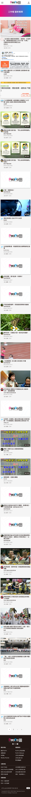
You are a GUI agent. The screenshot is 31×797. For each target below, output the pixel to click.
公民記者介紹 (18, 758)
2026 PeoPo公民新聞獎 (7, 769)
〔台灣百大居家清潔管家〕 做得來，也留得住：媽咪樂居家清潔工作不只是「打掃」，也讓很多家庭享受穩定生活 (17, 40)
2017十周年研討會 (20, 769)
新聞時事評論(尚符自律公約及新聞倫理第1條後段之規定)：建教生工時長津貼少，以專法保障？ (17, 537)
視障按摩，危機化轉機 (11, 477)
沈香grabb (6, 422)
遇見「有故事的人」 (21, 774)
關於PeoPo (4, 750)
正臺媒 (5, 74)
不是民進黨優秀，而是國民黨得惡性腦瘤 (16, 304)
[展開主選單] (2, 2)
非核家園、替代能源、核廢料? (13, 276)
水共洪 (5, 479)
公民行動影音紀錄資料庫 (10, 392)
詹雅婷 (5, 220)
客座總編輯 (18, 760)
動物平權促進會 (7, 134)
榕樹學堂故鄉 (7, 509)
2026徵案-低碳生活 (21, 767)
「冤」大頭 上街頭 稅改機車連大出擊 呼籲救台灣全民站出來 (17, 657)
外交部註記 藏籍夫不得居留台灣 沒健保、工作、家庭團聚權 (16, 390)
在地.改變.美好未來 (21, 772)
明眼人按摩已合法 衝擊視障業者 (13, 449)
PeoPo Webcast (19, 753)
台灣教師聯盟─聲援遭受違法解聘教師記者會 (17, 247)
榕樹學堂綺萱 (7, 192)
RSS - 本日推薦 (5, 783)
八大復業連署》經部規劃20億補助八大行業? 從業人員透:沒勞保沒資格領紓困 (16, 101)
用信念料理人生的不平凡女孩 (13, 218)
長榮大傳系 (6, 451)
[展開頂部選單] (28, 2)
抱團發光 (6, 44)
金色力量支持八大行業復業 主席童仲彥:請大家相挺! (16, 71)
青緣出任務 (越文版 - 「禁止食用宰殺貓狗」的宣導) (17, 131)
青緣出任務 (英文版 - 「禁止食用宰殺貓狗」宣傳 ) (17, 161)
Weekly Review (5, 758)
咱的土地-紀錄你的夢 (6, 772)
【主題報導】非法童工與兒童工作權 (15, 361)
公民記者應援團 (19, 755)
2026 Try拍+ (4, 767)
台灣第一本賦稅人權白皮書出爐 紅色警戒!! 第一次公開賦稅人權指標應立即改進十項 (17, 420)
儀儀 (5, 630)
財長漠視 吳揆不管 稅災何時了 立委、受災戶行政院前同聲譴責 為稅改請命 (17, 627)
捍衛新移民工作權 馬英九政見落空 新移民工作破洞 (16, 597)
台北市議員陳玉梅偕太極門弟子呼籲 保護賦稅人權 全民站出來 (17, 717)
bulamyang (6, 250)
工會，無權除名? (9, 190)
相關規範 (3, 753)
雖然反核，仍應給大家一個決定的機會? (16, 333)
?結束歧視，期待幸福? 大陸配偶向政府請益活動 (17, 567)
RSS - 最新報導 (5, 781)
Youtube (17, 744)
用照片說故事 (4, 774)
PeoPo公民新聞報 (20, 750)
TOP (28, 788)
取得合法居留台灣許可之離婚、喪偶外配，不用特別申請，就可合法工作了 (17, 506)
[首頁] (15, 3)
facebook (13, 744)
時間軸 (2, 755)
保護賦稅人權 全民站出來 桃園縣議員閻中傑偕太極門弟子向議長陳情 (16, 687)
